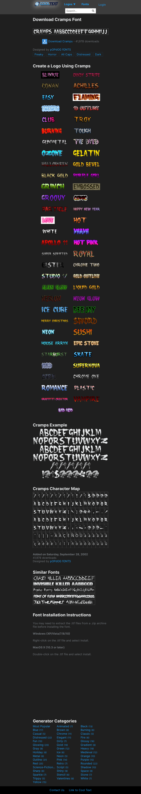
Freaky (39, 54)
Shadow (88, 767)
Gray (38, 748)
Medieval (89, 752)
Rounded (89, 763)
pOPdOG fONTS (60, 49)
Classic (87, 733)
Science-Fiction (44, 767)
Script (62, 767)
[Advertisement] (16, 68)
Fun (37, 741)
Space (87, 771)
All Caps (66, 54)
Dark (98, 54)
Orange (88, 756)
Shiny (62, 771)
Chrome (64, 733)
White (86, 778)
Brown (63, 730)
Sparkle (39, 774)
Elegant (64, 737)
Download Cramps (60, 41)
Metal (38, 756)
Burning (87, 730)
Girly (62, 741)
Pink (62, 759)
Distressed (83, 54)
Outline (40, 759)
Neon (62, 756)
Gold (62, 745)
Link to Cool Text (80, 790)
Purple (87, 759)
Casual (39, 733)
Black (87, 726)
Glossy (87, 741)
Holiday (40, 752)
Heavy (87, 748)
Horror (52, 54)
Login (102, 4)
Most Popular (41, 726)
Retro (62, 763)
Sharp (38, 771)
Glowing (41, 745)
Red (38, 763)
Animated (65, 726)
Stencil (63, 774)
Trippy (39, 778)
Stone (86, 774)
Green (63, 748)
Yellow (39, 782)
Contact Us (57, 790)
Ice (60, 752)
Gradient (88, 745)
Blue (38, 730)
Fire (85, 737)
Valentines (65, 778)
